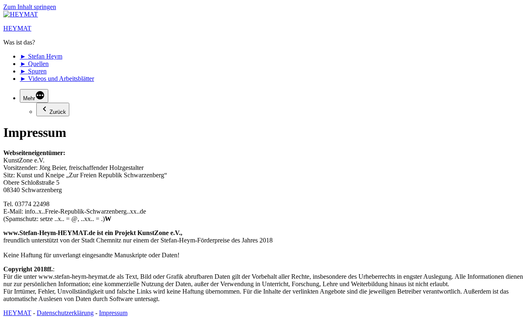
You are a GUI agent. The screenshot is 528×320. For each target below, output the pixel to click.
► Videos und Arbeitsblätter (57, 78)
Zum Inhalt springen (29, 6)
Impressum (113, 312)
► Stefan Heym (41, 56)
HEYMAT (17, 28)
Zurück (58, 112)
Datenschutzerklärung (65, 312)
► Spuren (33, 71)
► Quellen (34, 63)
